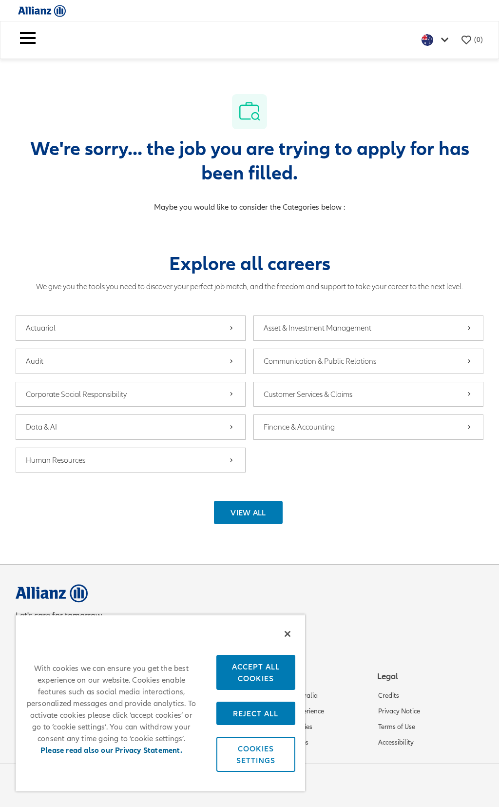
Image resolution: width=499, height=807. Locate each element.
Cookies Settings (255, 754)
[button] (248, 512)
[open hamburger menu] (27, 40)
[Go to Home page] (42, 10)
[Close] (287, 634)
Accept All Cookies (256, 672)
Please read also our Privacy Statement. (111, 750)
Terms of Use (396, 727)
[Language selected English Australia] (437, 39)
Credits (388, 695)
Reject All (255, 713)
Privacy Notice (399, 711)
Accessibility (396, 742)
